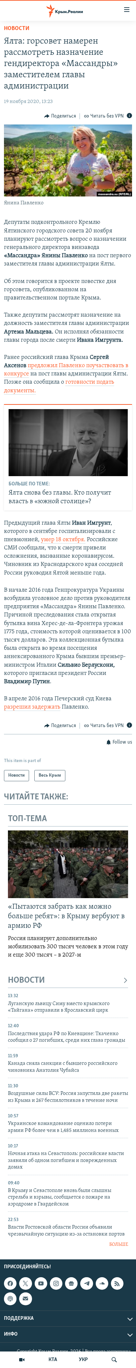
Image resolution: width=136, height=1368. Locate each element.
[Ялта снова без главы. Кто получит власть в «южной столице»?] (68, 442)
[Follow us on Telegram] (86, 1283)
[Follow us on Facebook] (10, 1283)
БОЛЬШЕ (118, 1244)
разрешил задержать (32, 707)
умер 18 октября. (63, 540)
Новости (16, 29)
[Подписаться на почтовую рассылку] (25, 1299)
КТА (53, 1359)
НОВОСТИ (26, 980)
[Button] (60, 116)
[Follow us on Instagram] (56, 1283)
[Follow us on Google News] (71, 1283)
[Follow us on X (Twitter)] (25, 1283)
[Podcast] (10, 1299)
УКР (83, 1359)
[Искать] (114, 1359)
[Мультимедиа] (22, 1359)
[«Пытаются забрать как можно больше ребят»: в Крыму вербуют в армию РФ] (68, 864)
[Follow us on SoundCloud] (102, 1283)
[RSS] (117, 1283)
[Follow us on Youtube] (41, 1283)
